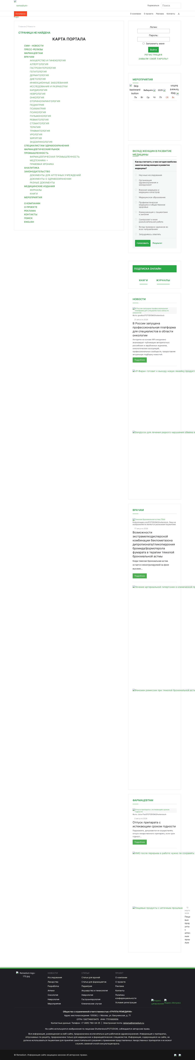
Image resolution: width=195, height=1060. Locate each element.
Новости (139, 299)
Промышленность (36, 153)
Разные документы (42, 182)
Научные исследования (150, 175)
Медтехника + (39, 160)
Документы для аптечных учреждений (55, 175)
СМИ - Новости (34, 45)
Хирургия (36, 138)
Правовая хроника (42, 164)
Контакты (171, 14)
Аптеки (51, 990)
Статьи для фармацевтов (94, 982)
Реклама (160, 14)
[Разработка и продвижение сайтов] (174, 1055)
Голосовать (143, 243)
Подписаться (153, 5)
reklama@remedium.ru (133, 1023)
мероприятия (143, 79)
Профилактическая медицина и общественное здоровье (152, 204)
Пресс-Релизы (33, 49)
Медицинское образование (152, 197)
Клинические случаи (92, 1003)
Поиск (28, 218)
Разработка (53, 986)
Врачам (29, 56)
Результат (157, 243)
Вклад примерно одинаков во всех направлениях (153, 228)
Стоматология (39, 123)
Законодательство (37, 171)
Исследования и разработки (49, 86)
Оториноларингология (45, 101)
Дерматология (39, 75)
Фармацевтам (33, 53)
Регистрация (153, 54)
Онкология (37, 97)
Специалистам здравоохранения (46, 145)
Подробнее (139, 360)
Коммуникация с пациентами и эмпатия (153, 213)
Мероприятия (33, 197)
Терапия (35, 127)
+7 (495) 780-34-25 (91, 1023)
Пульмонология (40, 116)
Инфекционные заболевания (49, 82)
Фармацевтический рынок (42, 149)
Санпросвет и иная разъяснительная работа (151, 220)
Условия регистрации (125, 1002)
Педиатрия (37, 104)
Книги (34, 193)
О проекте (148, 14)
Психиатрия (38, 108)
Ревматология (39, 119)
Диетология (38, 79)
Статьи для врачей (91, 977)
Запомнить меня (155, 43)
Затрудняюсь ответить (150, 234)
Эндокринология (41, 141)
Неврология (37, 93)
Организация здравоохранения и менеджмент (148, 182)
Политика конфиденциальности (125, 996)
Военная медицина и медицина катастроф (149, 191)
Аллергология (39, 64)
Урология (36, 134)
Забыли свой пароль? (153, 58)
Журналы (36, 190)
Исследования (55, 977)
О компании (135, 14)
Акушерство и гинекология (48, 60)
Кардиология (38, 90)
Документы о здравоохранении (50, 178)
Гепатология (38, 71)
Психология (38, 112)
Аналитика (31, 167)
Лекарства (53, 982)
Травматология (40, 130)
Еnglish (29, 221)
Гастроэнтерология (43, 67)
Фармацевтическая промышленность (55, 156)
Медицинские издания (39, 186)
